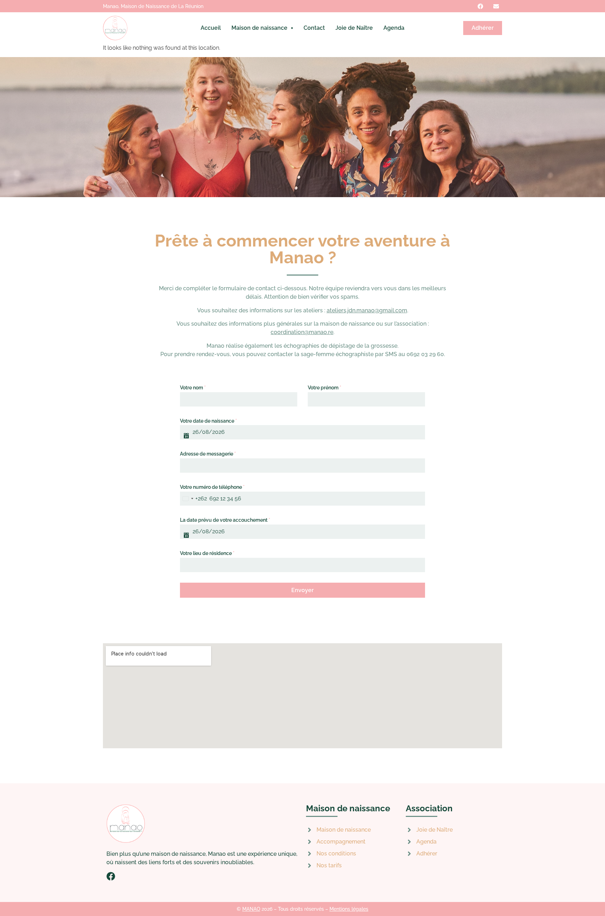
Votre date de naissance (208, 421)
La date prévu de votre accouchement (225, 520)
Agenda (393, 28)
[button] (262, 28)
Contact (314, 28)
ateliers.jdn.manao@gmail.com (367, 310)
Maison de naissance (259, 28)
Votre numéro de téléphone (212, 487)
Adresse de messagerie (208, 454)
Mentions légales (348, 909)
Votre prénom (324, 387)
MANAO (251, 909)
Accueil (211, 28)
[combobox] (193, 499)
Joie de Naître (354, 28)
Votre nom (193, 387)
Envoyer (302, 590)
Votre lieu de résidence (207, 553)
